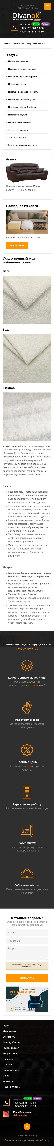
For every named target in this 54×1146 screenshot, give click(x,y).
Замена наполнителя (18, 137)
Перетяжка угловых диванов (22, 69)
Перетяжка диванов (18, 61)
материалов (33, 685)
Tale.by (45, 1140)
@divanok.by (20, 1115)
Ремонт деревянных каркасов (22, 145)
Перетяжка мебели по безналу (23, 92)
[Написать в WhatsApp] (36, 24)
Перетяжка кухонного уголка (22, 99)
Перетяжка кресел (17, 84)
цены (30, 766)
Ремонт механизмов (18, 130)
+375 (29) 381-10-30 (32, 28)
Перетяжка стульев (17, 115)
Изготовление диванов (19, 122)
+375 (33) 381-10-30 (32, 31)
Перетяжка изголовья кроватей (23, 76)
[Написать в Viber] (45, 24)
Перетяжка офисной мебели (22, 107)
